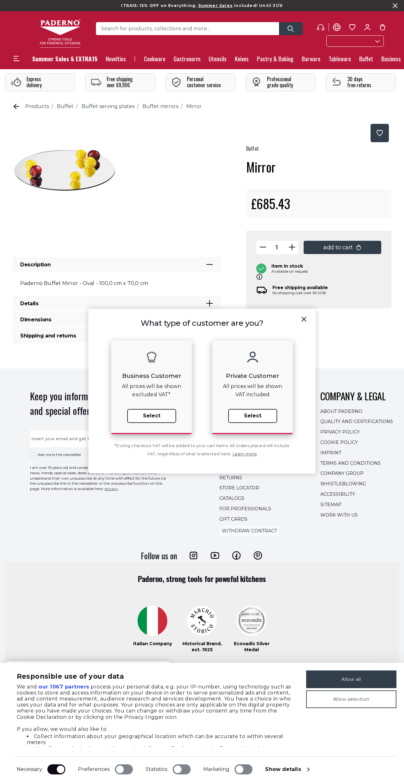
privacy (111, 488)
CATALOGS (231, 498)
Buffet (65, 106)
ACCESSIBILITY (337, 494)
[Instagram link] (193, 555)
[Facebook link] (236, 555)
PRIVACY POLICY (340, 432)
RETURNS (230, 478)
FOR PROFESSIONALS (245, 509)
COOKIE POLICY (339, 442)
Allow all (351, 679)
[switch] (124, 769)
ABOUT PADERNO (341, 411)
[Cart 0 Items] (382, 28)
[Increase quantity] (292, 247)
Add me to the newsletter (59, 454)
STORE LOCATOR (239, 488)
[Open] (291, 28)
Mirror (194, 106)
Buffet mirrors (160, 106)
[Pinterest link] (258, 555)
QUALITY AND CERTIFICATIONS (356, 422)
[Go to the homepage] (60, 33)
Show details (283, 769)
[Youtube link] (215, 555)
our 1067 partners (64, 687)
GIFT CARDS (233, 519)
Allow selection (351, 699)
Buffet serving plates (107, 106)
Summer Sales (202, 5)
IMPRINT (330, 453)
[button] (115, 60)
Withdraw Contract (249, 531)
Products (37, 106)
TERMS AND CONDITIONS (350, 463)
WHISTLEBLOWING (343, 484)
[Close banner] (395, 5)
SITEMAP (331, 504)
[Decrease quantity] (263, 247)
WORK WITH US (339, 515)
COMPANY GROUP (342, 473)
